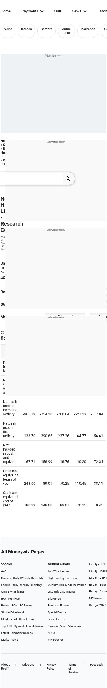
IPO (3, 599)
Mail (57, 11)
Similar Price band (12, 612)
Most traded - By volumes (17, 619)
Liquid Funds (56, 619)
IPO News (25, 605)
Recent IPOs (9, 605)
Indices (26, 29)
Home (6, 11)
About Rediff (5, 666)
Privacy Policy (51, 666)
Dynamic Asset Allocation (64, 626)
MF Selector (55, 640)
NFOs (51, 633)
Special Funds (57, 612)
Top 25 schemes (58, 571)
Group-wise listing (13, 592)
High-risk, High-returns (62, 578)
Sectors (46, 29)
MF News (95, 598)
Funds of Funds (58, 605)
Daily (16, 578)
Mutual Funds (66, 31)
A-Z (3, 571)
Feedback (96, 665)
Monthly (37, 578)
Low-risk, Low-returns (61, 592)
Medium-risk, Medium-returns (67, 585)
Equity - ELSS (97, 564)
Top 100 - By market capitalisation (23, 626)
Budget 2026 (97, 605)
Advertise (28, 665)
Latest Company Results (17, 633)
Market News (9, 640)
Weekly (25, 578)
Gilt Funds (54, 599)
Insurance (88, 29)
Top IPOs (14, 599)
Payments (29, 11)
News (76, 11)
